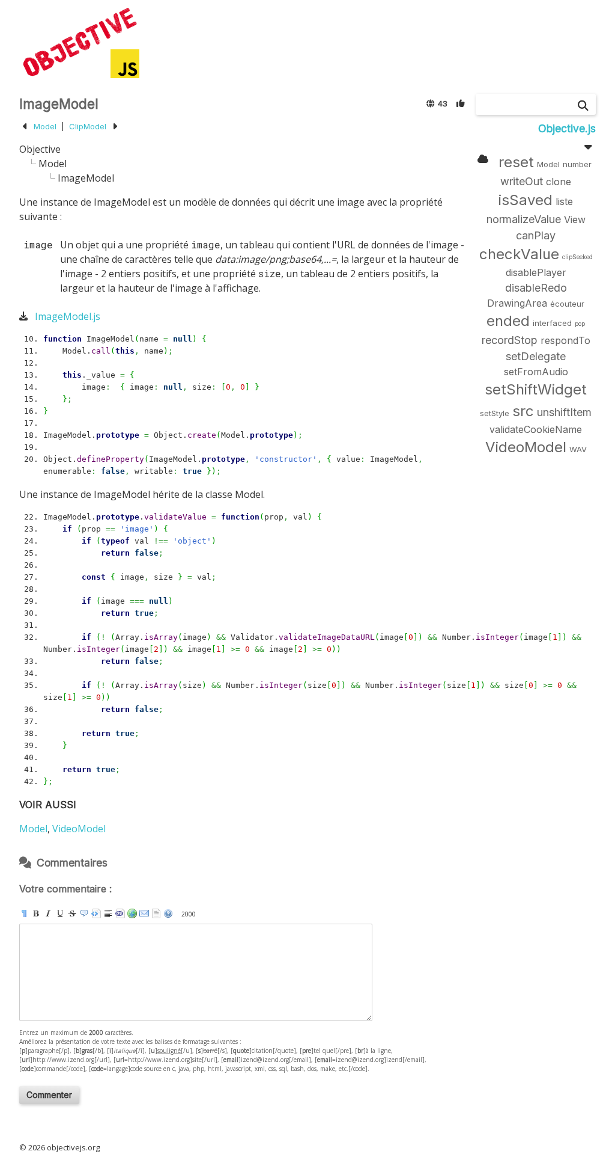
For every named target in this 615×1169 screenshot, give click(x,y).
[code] (120, 913)
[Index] (483, 159)
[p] (24, 913)
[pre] (96, 913)
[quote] (84, 913)
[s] (72, 913)
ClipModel (87, 126)
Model (45, 126)
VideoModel (79, 828)
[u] (60, 913)
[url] (132, 913)
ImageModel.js (67, 316)
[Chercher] (583, 105)
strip (156, 913)
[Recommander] (461, 103)
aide (168, 913)
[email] (144, 913)
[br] (108, 913)
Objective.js (567, 128)
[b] (36, 913)
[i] (48, 913)
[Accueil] (79, 42)
